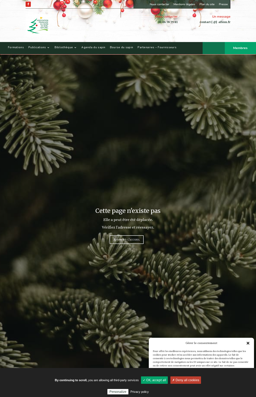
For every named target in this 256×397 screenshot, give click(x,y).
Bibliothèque (64, 47)
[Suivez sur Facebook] (28, 4)
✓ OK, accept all (154, 380)
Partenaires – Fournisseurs (157, 47)
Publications (37, 47)
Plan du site (207, 4)
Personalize (117, 391)
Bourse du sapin (121, 47)
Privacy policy (139, 391)
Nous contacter (159, 4)
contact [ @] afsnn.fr (215, 22)
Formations (16, 47)
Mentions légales (184, 4)
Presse (223, 4)
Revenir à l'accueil (126, 239)
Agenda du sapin (93, 47)
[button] (248, 343)
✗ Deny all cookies (185, 380)
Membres (240, 48)
